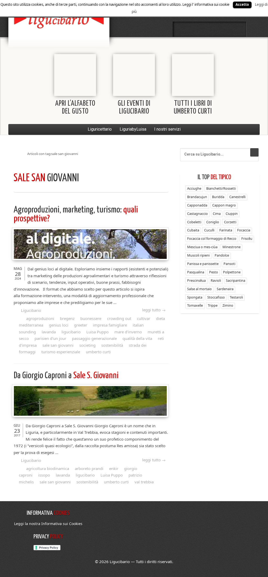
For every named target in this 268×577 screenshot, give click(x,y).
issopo (44, 475)
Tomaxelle (195, 305)
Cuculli (209, 230)
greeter (80, 325)
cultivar (143, 318)
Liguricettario (100, 129)
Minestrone (231, 246)
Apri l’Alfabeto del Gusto (75, 107)
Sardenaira (225, 288)
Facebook (182, 29)
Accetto (242, 4)
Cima (217, 213)
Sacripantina (235, 280)
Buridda (218, 196)
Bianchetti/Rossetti (221, 188)
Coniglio (212, 222)
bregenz (67, 318)
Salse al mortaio (199, 288)
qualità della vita (137, 338)
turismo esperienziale (60, 351)
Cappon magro (224, 205)
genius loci (58, 325)
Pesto (213, 272)
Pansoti (229, 263)
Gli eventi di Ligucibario (134, 107)
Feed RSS (209, 29)
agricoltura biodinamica (47, 468)
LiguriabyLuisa (133, 129)
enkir (113, 468)
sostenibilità (112, 345)
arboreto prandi (89, 468)
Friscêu (246, 238)
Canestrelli (237, 196)
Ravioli (216, 280)
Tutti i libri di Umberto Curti (193, 107)
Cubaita (193, 230)
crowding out (119, 318)
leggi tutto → (154, 309)
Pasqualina (195, 272)
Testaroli (236, 297)
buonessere (90, 318)
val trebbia (144, 481)
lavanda (49, 331)
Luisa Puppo (97, 331)
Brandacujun (197, 196)
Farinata (225, 230)
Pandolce (222, 255)
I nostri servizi (167, 129)
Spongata (194, 297)
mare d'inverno (128, 331)
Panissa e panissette (203, 263)
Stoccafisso (216, 297)
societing (87, 345)
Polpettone (232, 272)
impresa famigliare (110, 325)
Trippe (212, 305)
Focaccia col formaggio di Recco (211, 238)
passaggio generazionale (94, 338)
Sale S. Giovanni (67, 375)
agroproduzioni (40, 318)
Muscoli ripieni (198, 255)
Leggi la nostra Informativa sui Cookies (48, 523)
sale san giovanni (58, 345)
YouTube (237, 29)
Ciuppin (232, 213)
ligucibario (71, 331)
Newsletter (223, 29)
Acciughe (194, 188)
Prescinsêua (196, 280)
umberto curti (98, 351)
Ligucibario (31, 310)
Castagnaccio (197, 213)
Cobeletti (194, 222)
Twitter (195, 29)
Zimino (227, 305)
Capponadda (197, 205)
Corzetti (230, 222)
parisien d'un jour (50, 338)
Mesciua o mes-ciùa (202, 246)
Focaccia (243, 230)
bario (58, 19)
